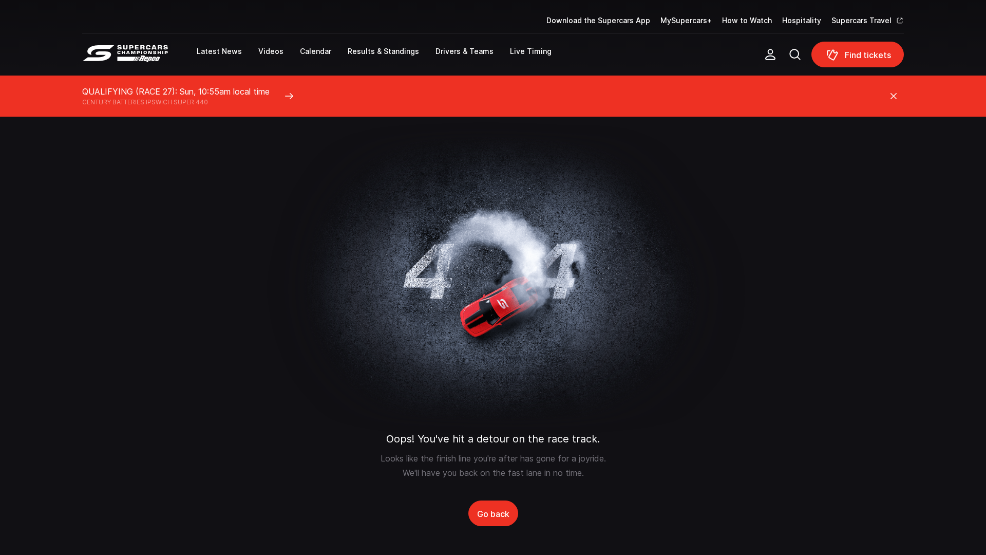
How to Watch (747, 20)
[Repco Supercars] (139, 58)
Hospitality (801, 20)
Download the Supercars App (598, 20)
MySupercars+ (686, 20)
